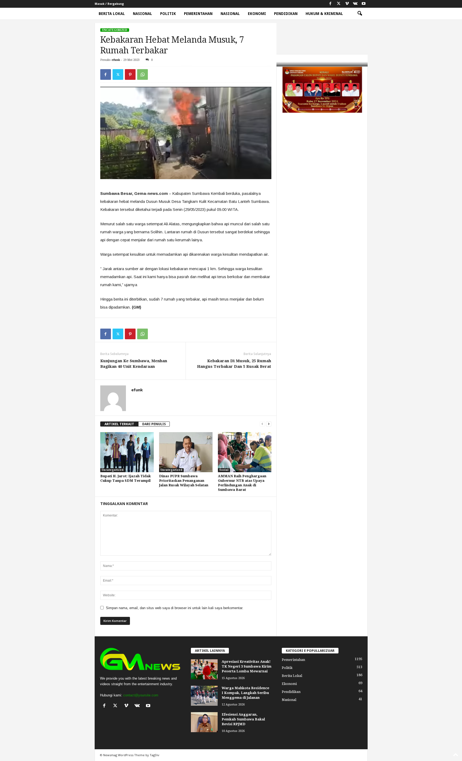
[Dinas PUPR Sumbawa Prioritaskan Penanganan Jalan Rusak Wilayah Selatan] (186, 452)
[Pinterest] (130, 74)
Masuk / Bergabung (109, 4)
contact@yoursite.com (140, 695)
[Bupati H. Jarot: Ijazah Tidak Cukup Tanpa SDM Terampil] (127, 452)
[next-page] (268, 424)
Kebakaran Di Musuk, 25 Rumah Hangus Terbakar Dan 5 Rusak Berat (234, 363)
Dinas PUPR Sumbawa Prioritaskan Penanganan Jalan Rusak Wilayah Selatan (183, 480)
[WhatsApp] (142, 74)
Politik (168, 13)
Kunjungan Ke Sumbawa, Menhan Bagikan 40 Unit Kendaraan (133, 363)
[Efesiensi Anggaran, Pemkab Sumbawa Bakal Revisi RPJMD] (204, 722)
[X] (339, 4)
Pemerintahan (198, 13)
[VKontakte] (355, 4)
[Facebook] (330, 4)
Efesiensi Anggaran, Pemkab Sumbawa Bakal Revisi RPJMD (243, 719)
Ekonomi (257, 13)
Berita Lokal (112, 13)
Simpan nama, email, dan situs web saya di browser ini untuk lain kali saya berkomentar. (174, 608)
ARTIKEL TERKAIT (119, 424)
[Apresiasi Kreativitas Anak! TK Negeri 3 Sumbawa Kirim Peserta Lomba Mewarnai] (204, 669)
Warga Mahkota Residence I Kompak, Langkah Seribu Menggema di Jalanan (245, 693)
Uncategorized (114, 30)
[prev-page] (262, 424)
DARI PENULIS (154, 424)
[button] (359, 13)
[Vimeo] (347, 4)
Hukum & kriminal (324, 13)
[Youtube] (363, 4)
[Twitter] (118, 74)
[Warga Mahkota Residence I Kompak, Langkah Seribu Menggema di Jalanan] (204, 696)
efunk (115, 60)
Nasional (142, 13)
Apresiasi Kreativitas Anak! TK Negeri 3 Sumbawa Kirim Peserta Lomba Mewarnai (246, 666)
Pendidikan (286, 13)
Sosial (224, 469)
